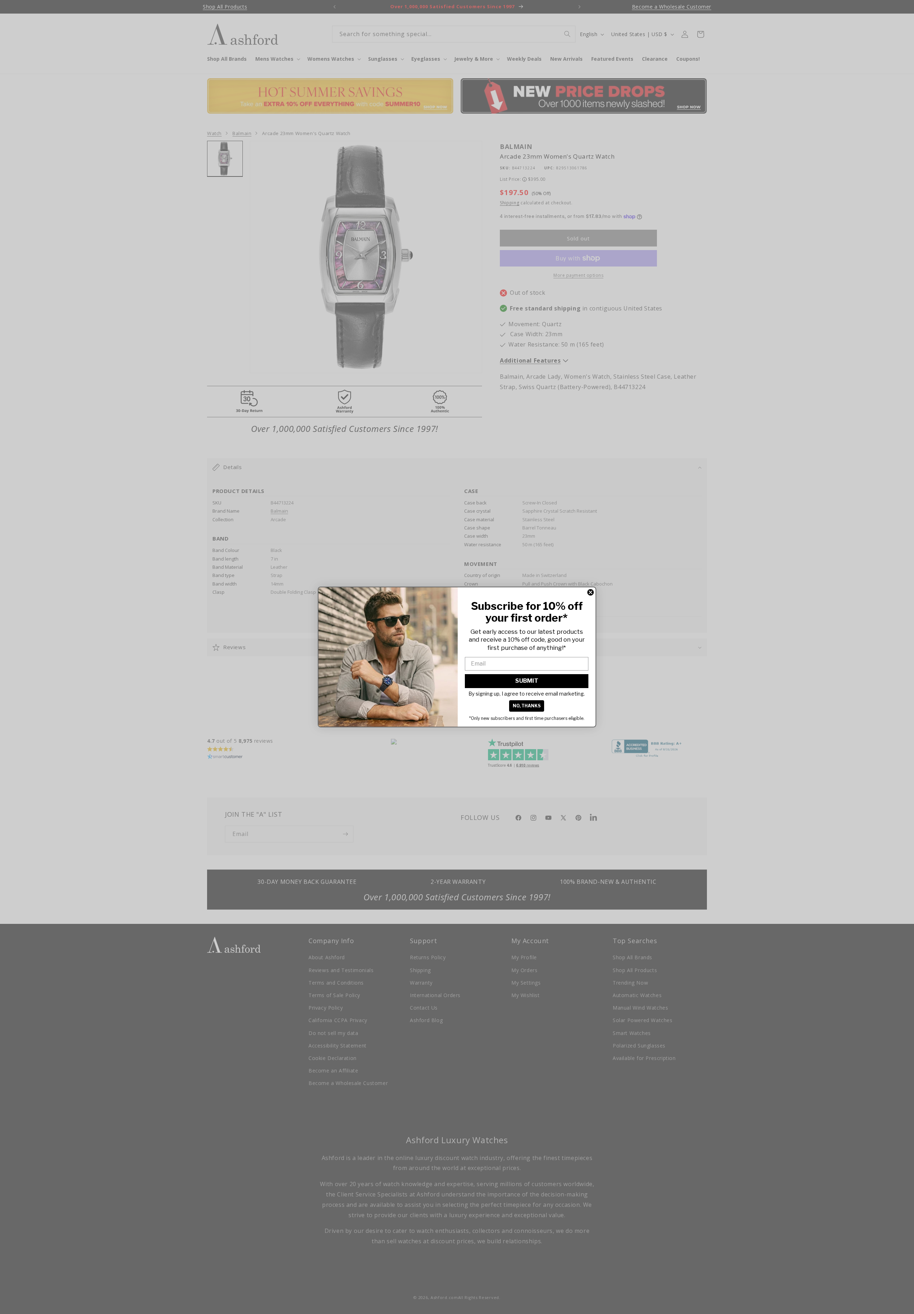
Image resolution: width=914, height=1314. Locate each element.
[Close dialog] (590, 592)
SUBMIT (526, 680)
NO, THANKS (527, 705)
